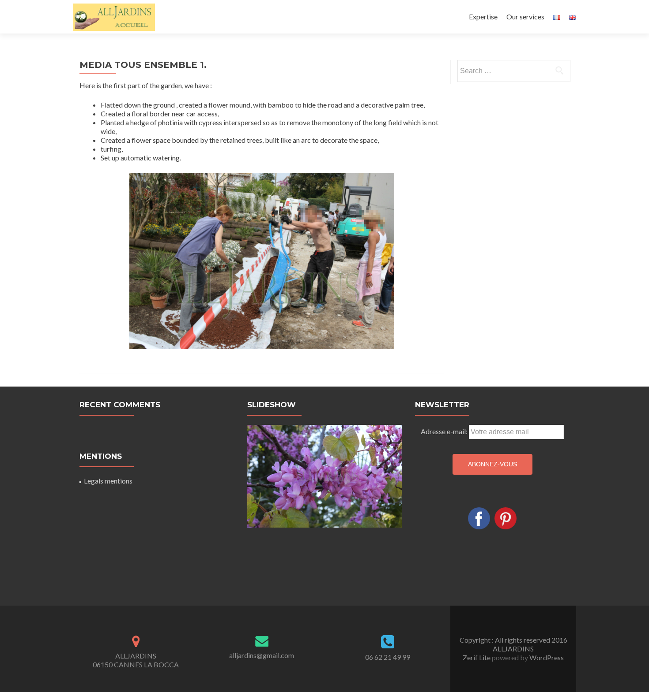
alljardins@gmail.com (261, 655)
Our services (525, 16)
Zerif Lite (477, 657)
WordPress (546, 657)
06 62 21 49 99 (387, 657)
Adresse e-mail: (444, 431)
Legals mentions (108, 480)
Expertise (483, 16)
